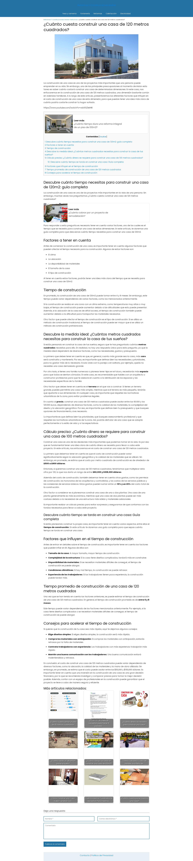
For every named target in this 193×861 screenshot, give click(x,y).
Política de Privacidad (102, 855)
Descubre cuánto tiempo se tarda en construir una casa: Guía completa (86, 162)
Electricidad (125, 13)
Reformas (98, 13)
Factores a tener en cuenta (59, 145)
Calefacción (111, 13)
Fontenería (85, 13)
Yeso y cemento (69, 13)
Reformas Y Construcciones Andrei (96, 5)
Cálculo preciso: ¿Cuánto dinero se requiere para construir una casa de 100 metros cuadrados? (94, 157)
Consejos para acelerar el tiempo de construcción (71, 172)
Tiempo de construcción (58, 148)
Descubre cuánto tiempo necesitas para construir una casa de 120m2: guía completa (88, 141)
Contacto (85, 855)
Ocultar (103, 136)
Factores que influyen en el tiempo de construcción (71, 166)
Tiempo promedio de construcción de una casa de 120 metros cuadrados (83, 169)
